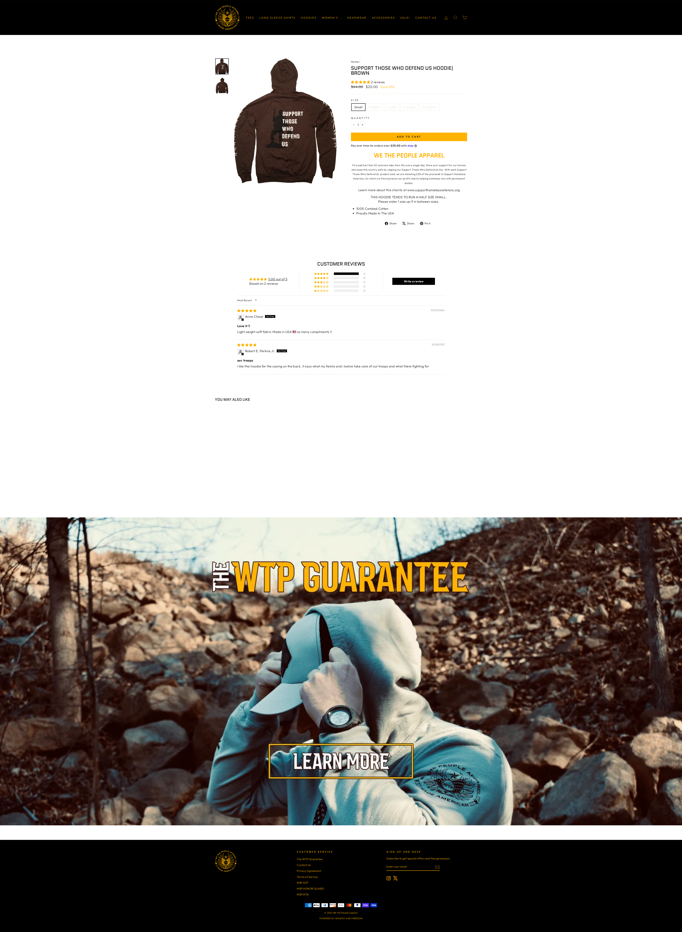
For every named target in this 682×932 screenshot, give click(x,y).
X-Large (409, 107)
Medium (375, 107)
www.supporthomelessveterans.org (433, 190)
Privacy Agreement (309, 871)
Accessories (383, 17)
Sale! (405, 17)
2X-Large (429, 107)
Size (355, 100)
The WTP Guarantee (310, 859)
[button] (361, 82)
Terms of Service (307, 877)
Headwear (357, 17)
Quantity (360, 118)
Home (355, 61)
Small (358, 107)
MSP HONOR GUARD (310, 888)
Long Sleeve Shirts (277, 17)
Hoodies (308, 17)
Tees (250, 17)
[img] (246, 311)
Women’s (330, 17)
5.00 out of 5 (277, 279)
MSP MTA (303, 894)
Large (392, 107)
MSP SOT (302, 882)
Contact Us (425, 17)
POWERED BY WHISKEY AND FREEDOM (341, 918)
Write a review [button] (414, 281)
